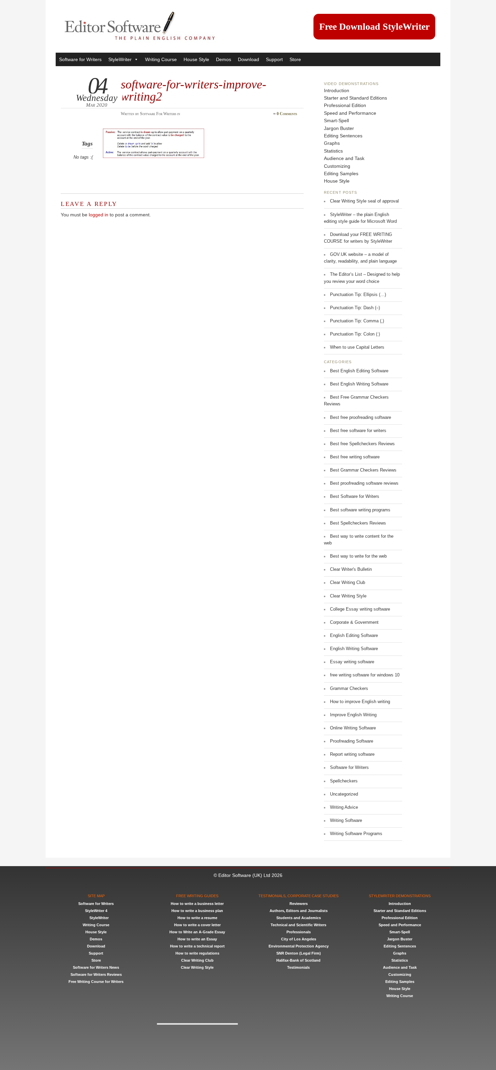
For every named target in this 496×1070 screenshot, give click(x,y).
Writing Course (161, 59)
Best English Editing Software (359, 371)
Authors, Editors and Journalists (299, 911)
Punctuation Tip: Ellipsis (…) (358, 294)
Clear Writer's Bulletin (351, 569)
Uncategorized (344, 794)
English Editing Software (354, 635)
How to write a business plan (197, 911)
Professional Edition (345, 105)
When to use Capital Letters (357, 347)
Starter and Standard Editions (355, 98)
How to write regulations (197, 953)
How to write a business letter (197, 904)
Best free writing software (355, 457)
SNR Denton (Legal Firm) (298, 953)
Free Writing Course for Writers (95, 982)
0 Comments (287, 113)
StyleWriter (120, 59)
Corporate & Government (354, 622)
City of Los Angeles (298, 939)
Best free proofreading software (360, 417)
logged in (98, 214)
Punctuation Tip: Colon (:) (355, 334)
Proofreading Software (351, 741)
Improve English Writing (353, 715)
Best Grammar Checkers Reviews (363, 470)
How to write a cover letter (197, 925)
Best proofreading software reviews (364, 483)
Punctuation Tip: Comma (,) (357, 321)
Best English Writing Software (359, 384)
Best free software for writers (358, 430)
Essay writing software (352, 662)
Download (248, 59)
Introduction (336, 90)
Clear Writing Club (347, 582)
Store (295, 59)
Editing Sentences (343, 135)
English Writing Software (354, 648)
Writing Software (346, 820)
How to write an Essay (197, 939)
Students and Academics (298, 918)
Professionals (298, 932)
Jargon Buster (339, 128)
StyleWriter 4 (96, 911)
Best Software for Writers (354, 496)
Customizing (337, 166)
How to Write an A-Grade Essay (197, 932)
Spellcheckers (344, 781)
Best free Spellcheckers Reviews (362, 444)
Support (274, 59)
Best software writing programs (360, 510)
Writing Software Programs (356, 833)
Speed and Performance (350, 113)
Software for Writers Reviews (96, 974)
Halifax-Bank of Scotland (298, 960)
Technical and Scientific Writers (298, 925)
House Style (196, 59)
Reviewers (299, 904)
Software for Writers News (96, 967)
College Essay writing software (360, 609)
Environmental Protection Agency (299, 946)
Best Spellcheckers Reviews (358, 523)
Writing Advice (344, 807)
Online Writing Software (353, 728)
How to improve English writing (360, 701)
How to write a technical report (197, 946)
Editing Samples (341, 173)
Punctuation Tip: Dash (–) (355, 307)
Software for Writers (80, 59)
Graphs (332, 143)
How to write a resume (197, 918)
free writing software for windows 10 (364, 675)
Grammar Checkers (349, 688)
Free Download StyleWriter (374, 26)
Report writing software (352, 754)
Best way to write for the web (358, 556)
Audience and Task (344, 158)
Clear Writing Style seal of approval (364, 201)
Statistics (333, 151)
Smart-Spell (336, 120)
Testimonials (298, 967)
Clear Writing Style (348, 596)
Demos (223, 59)
